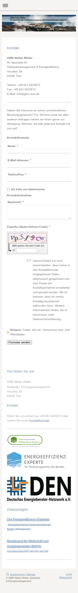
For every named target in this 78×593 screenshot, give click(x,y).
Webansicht (65, 577)
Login (69, 574)
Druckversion (17, 574)
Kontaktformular (39, 420)
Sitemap (30, 574)
